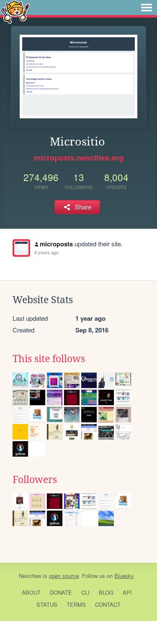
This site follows (49, 358)
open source (64, 576)
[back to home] (15, 11)
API (127, 592)
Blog (106, 592)
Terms (76, 604)
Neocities (30, 576)
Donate (61, 592)
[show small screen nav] (146, 7)
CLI (85, 592)
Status (46, 604)
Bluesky (124, 576)
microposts (56, 243)
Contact (108, 604)
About (31, 592)
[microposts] (21, 248)
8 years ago (46, 252)
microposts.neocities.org (79, 157)
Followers (35, 479)
